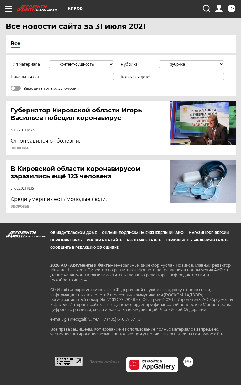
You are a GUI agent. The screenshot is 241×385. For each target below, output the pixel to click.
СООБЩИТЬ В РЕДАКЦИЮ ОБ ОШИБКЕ (84, 248)
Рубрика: (130, 64)
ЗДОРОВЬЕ (20, 148)
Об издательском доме (73, 233)
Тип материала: (26, 64)
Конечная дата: (135, 76)
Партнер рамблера (104, 361)
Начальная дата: (27, 76)
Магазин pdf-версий (209, 233)
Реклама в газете (144, 240)
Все (15, 43)
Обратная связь (66, 240)
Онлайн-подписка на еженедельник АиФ (143, 233)
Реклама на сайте (104, 240)
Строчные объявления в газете (197, 240)
